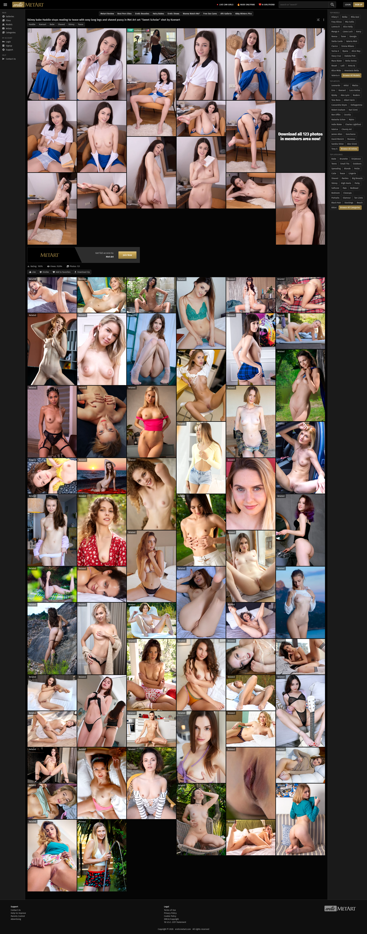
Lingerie (352, 173)
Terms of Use (170, 910)
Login (348, 4)
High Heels (346, 183)
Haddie (32, 24)
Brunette (344, 159)
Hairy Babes (158, 13)
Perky (357, 183)
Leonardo (335, 85)
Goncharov (351, 134)
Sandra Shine (337, 144)
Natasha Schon (338, 119)
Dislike (46, 272)
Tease (80, 24)
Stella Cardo (337, 41)
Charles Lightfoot (353, 124)
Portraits (335, 198)
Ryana (345, 51)
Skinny (71, 24)
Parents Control (18, 916)
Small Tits (344, 164)
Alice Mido (336, 70)
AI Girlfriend (267, 4)
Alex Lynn (345, 95)
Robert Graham (338, 110)
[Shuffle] (318, 19)
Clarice (334, 46)
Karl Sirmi (353, 110)
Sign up (358, 4)
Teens (334, 164)
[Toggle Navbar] (5, 4)
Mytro (351, 119)
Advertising (16, 919)
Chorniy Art (347, 129)
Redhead (354, 188)
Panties (345, 178)
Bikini (334, 207)
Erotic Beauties (142, 13)
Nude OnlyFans (246, 4)
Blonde (347, 168)
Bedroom (335, 193)
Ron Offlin (335, 115)
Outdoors (357, 164)
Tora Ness (335, 100)
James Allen (336, 134)
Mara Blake (336, 61)
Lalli (342, 65)
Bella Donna (351, 61)
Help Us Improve (18, 913)
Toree (343, 36)
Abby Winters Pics (243, 13)
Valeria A (335, 75)
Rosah (334, 65)
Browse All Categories (350, 207)
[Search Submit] (332, 4)
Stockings (348, 203)
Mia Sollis (349, 22)
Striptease (356, 159)
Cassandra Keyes (339, 105)
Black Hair (336, 203)
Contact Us (16, 910)
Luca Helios (354, 90)
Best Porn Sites (124, 13)
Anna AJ (351, 65)
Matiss (355, 85)
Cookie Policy (170, 916)
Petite (357, 168)
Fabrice (334, 129)
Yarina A (335, 51)
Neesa (334, 36)
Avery (358, 31)
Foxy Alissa (336, 22)
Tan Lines (358, 198)
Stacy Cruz (336, 56)
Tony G (334, 149)
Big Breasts (357, 178)
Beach (360, 203)
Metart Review (107, 13)
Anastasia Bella (351, 70)
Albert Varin (349, 100)
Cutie (333, 173)
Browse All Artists (349, 149)
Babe (52, 24)
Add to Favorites (63, 272)
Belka (344, 17)
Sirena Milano (347, 46)
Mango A (335, 31)
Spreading (336, 168)
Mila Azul (355, 17)
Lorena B (335, 27)
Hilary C (335, 17)
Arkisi (346, 85)
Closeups (347, 193)
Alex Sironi (352, 144)
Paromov (351, 139)
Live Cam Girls (226, 4)
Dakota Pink (349, 56)
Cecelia (347, 115)
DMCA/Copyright (171, 919)
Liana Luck (348, 31)
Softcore (335, 188)
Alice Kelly (348, 27)
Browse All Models (351, 75)
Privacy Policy (170, 913)
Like (34, 272)
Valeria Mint (351, 41)
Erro (333, 90)
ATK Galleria (226, 13)
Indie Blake (336, 124)
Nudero (356, 95)
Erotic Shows (173, 13)
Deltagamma (356, 105)
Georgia (353, 36)
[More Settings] (323, 19)
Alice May (356, 51)
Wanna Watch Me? (191, 13)
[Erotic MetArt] (28, 5)
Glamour (347, 198)
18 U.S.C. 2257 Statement (175, 922)
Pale (345, 188)
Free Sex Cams (210, 13)
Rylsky (334, 95)
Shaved (61, 24)
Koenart (42, 24)
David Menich (337, 139)
